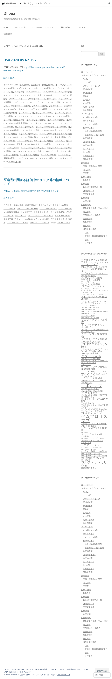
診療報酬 (87, 201)
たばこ (86, 78)
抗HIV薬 (86, 152)
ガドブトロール (87, 315)
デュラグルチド (101, 374)
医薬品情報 (24, 84)
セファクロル (24, 112)
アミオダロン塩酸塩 (88, 276)
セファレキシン (21, 116)
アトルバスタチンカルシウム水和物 (94, 267)
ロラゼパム (100, 458)
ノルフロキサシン (24, 140)
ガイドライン (87, 71)
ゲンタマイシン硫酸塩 (20, 105)
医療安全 (85, 183)
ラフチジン (85, 438)
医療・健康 (86, 176)
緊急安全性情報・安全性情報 (95, 208)
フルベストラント (87, 411)
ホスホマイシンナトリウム (54, 151)
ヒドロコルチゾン (88, 396)
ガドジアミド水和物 (88, 311)
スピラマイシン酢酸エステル (42, 109)
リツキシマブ (86, 443)
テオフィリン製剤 (90, 124)
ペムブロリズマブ (94, 418)
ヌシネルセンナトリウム (90, 389)
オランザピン (102, 303)
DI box (9, 13)
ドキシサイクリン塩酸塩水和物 (53, 137)
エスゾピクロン (102, 290)
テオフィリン (86, 365)
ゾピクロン (104, 349)
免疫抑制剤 (87, 145)
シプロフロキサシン (48, 208)
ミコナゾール (86, 424)
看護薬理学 (8, 34)
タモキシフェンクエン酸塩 (90, 359)
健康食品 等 (88, 190)
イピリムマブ (87, 286)
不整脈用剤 (87, 159)
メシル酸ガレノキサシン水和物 (35, 219)
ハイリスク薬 (20, 27)
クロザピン (87, 327)
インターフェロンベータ (90, 288)
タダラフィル (91, 356)
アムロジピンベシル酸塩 (91, 277)
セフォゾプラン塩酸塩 (35, 119)
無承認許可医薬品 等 (92, 187)
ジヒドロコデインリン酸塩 (94, 345)
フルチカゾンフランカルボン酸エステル (94, 405)
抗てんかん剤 (88, 148)
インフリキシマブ (88, 290)
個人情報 (87, 169)
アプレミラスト (89, 273)
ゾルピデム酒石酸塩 (91, 351)
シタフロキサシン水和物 (27, 208)
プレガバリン (87, 413)
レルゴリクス (22, 158)
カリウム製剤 (88, 120)
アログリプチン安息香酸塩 (90, 284)
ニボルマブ (91, 385)
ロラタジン (86, 459)
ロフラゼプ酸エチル (88, 458)
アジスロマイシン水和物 (94, 260)
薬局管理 (85, 162)
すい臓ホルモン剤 (90, 117)
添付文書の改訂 (49, 84)
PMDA (7, 191)
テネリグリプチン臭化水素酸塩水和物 (94, 368)
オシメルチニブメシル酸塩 (56, 205)
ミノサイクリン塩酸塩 (29, 154)
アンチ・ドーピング (91, 85)
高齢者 (86, 96)
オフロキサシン (50, 95)
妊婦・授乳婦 (88, 106)
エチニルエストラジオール (92, 294)
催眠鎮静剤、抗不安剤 (94, 134)
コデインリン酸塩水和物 (94, 335)
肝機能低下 (87, 89)
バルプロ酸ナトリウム (89, 393)
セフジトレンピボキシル (40, 123)
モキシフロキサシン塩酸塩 (94, 429)
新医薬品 (87, 225)
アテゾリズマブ (89, 264)
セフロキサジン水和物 (30, 130)
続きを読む (10, 77)
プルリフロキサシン (12, 219)
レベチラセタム (98, 447)
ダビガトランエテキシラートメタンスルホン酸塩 (94, 361)
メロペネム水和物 (48, 154)
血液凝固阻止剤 (89, 141)
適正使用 (87, 211)
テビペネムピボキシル (28, 133)
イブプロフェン (98, 286)
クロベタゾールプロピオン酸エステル (94, 330)
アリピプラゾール (87, 282)
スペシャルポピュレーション (43, 27)
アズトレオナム (23, 88)
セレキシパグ (94, 349)
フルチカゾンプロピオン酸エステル (94, 409)
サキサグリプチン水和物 (94, 339)
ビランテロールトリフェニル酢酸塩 (94, 400)
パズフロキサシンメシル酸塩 (40, 215)
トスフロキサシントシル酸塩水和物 (22, 137)
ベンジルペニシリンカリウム (33, 147)
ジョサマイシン (55, 105)
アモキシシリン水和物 (41, 88)
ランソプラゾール (97, 438)
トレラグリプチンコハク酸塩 (93, 380)
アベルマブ (103, 273)
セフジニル (57, 123)
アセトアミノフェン (100, 262)
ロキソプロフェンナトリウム (91, 454)
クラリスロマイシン (17, 98)
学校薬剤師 (87, 110)
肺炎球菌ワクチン (88, 468)
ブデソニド (99, 411)
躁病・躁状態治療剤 (93, 131)
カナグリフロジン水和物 (90, 307)
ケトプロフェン (87, 331)
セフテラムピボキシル (24, 126)
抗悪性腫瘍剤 (88, 155)
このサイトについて (84, 27)
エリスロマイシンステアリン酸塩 (27, 95)
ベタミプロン (13, 147)
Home (6, 27)
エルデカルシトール (98, 301)
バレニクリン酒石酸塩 (89, 395)
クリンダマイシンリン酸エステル (42, 98)
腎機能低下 (87, 92)
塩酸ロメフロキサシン (58, 158)
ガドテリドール (101, 311)
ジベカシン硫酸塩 (39, 105)
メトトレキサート (99, 423)
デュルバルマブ (87, 376)
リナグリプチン (90, 444)
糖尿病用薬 (87, 138)
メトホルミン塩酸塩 (88, 426)
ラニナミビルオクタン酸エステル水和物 (94, 435)
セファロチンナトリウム (40, 116)
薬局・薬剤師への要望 (92, 166)
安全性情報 (35, 84)
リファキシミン (86, 447)
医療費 (86, 173)
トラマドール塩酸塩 (91, 378)
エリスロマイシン (33, 91)
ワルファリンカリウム (94, 463)
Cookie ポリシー (63, 674)
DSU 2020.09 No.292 (20, 60)
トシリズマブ (26, 212)
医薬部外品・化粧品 (91, 215)
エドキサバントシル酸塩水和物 (94, 297)
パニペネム (59, 140)
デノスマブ (88, 374)
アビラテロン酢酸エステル (94, 270)
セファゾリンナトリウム (42, 112)
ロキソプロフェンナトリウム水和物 (94, 456)
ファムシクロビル (87, 403)
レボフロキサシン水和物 (17, 222)
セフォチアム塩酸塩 (55, 119)
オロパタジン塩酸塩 (88, 305)
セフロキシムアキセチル (51, 130)
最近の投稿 (65, 27)
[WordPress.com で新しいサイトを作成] (56, 3)
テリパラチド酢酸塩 (88, 371)
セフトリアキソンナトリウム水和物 (51, 126)
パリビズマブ (102, 395)
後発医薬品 (87, 222)
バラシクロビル (86, 391)
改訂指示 (88, 243)
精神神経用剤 (88, 127)
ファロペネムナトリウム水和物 (37, 144)
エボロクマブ (86, 301)
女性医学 (87, 103)
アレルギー (87, 82)
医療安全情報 (88, 194)
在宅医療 (87, 99)
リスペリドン (98, 441)
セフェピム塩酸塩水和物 (14, 119)
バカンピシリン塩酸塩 (43, 140)
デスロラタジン (101, 371)
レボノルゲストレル (88, 449)
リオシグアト (87, 440)
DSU (16, 84)
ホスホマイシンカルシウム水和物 (27, 151)
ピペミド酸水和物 (62, 215)
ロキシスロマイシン (38, 158)
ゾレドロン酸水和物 (89, 353)
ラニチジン (85, 432)
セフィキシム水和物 (61, 116)
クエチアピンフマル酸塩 (94, 321)
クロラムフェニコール (22, 102)
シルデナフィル (90, 341)
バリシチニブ (20, 215)
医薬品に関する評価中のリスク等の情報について (36, 182)
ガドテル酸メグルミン (89, 314)
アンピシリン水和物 (15, 91)
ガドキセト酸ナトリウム (90, 309)
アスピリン (87, 262)
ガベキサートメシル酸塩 (90, 318)
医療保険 (85, 197)
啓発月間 (87, 180)
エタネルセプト (86, 292)
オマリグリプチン (88, 303)
